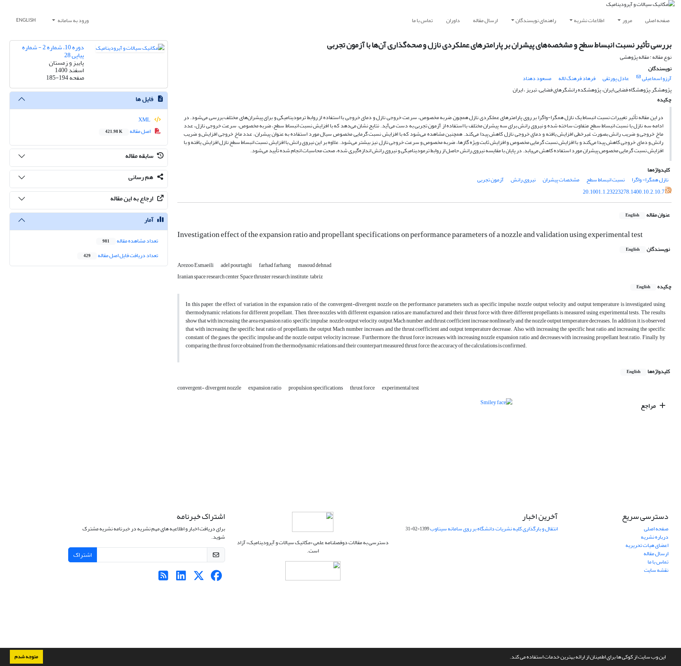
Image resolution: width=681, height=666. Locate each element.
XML (144, 119)
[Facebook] (216, 578)
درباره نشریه (654, 537)
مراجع (649, 406)
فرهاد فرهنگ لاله (576, 78)
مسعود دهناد (537, 78)
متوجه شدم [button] (26, 656)
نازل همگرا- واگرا (650, 179)
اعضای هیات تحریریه (646, 545)
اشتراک (82, 555)
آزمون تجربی (490, 179)
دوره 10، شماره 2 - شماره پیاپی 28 (53, 51)
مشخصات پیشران (561, 179)
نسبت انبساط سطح (605, 179)
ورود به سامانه (73, 20)
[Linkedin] (181, 578)
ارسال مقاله (485, 20)
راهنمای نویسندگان (535, 20)
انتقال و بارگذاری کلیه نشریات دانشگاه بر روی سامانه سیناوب (494, 528)
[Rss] (163, 578)
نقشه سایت (656, 570)
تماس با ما (422, 20)
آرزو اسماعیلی (657, 78)
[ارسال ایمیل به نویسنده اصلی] (638, 77)
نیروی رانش (523, 179)
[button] (507, 658)
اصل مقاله (128, 131)
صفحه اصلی (657, 20)
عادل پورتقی (616, 78)
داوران (453, 20)
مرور (627, 20)
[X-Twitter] (198, 578)
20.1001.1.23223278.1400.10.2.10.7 (623, 192)
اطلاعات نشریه (589, 20)
